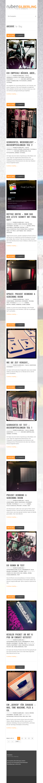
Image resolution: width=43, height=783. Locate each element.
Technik (16, 225)
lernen (29, 80)
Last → (18, 741)
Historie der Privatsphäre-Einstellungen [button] (17, 762)
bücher (23, 79)
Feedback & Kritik (12, 77)
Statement (9, 79)
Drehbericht (26, 569)
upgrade (9, 232)
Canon (8, 573)
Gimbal (25, 573)
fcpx (26, 227)
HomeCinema (10, 301)
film (29, 151)
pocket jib (9, 646)
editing (22, 227)
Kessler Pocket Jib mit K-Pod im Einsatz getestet (19, 636)
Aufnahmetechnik (12, 569)
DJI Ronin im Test (15, 565)
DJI (12, 573)
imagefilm (25, 645)
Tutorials (33, 149)
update (29, 230)
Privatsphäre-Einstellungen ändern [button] (16, 760)
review (20, 149)
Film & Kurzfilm (11, 229)
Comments (20, 35)
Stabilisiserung (11, 574)
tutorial (9, 82)
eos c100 (19, 573)
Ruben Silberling (18, 75)
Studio (25, 505)
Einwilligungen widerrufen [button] (14, 764)
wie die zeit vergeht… (17, 362)
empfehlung (30, 79)
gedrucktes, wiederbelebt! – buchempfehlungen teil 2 (21, 143)
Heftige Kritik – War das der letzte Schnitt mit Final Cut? (21, 216)
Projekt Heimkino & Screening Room (16, 496)
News (20, 224)
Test (25, 230)
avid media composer (13, 227)
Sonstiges (28, 77)
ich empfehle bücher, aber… (21, 73)
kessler (31, 645)
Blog (27, 75)
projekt (19, 505)
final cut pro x (11, 230)
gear (20, 645)
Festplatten (18, 716)
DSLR (32, 569)
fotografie (22, 80)
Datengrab (10, 716)
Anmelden (9, 754)
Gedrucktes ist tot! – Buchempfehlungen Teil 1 (19, 426)
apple (33, 225)
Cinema (27, 302)
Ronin (30, 573)
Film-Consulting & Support (25, 229)
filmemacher (14, 80)
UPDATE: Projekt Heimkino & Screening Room (20, 295)
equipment (14, 645)
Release (24, 224)
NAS (27, 716)
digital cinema (11, 304)
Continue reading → (12, 94)
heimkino (19, 304)
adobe (29, 225)
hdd (23, 716)
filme (8, 80)
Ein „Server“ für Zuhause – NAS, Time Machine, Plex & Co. (21, 707)
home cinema (26, 304)
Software (21, 77)
